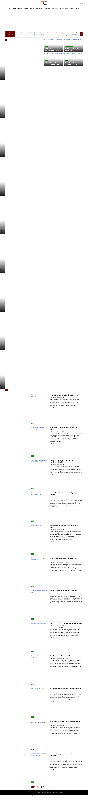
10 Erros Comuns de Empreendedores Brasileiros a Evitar (53, 50)
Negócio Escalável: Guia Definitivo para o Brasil (64, 395)
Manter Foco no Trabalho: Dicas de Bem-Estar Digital (34, 33)
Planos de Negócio (29, 8)
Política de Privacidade (46, 792)
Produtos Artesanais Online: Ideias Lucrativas (64, 591)
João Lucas (53, 397)
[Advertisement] (44, 21)
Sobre (71, 8)
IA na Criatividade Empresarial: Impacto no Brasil (65, 656)
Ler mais (51, 407)
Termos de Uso (55, 792)
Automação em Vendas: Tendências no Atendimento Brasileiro (68, 33)
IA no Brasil (55, 8)
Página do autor (64, 8)
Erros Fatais (39, 8)
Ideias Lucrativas (17, 8)
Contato (77, 8)
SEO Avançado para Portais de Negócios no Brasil (65, 688)
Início (10, 8)
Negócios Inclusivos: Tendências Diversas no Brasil (66, 623)
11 (43, 786)
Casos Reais (47, 8)
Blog (47, 46)
